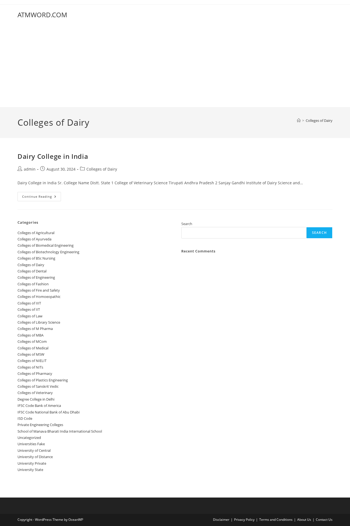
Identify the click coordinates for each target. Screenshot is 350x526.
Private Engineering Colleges (40, 424)
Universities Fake (31, 443)
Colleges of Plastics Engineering (43, 380)
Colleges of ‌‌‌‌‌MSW (31, 354)
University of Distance (35, 456)
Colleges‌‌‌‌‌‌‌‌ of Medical (33, 348)
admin (30, 169)
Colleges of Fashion (33, 283)
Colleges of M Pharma (35, 328)
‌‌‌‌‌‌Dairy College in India (53, 156)
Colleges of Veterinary (35, 392)
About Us (304, 519)
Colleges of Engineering (36, 277)
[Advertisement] (175, 66)
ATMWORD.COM (42, 14)
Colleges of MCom (32, 341)
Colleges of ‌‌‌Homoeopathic (39, 296)
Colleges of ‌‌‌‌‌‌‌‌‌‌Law (30, 316)
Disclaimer (221, 519)
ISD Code (25, 418)
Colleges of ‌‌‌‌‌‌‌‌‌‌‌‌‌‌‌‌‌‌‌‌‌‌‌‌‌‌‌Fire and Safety (39, 290)
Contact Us (324, 519)
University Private (32, 463)
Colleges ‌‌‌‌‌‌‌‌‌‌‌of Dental (32, 271)
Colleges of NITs (30, 367)
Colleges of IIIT (29, 303)
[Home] (299, 120)
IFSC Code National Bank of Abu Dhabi (49, 412)
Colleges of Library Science (39, 322)
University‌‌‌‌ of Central (34, 450)
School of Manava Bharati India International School (60, 431)
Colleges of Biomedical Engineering (46, 245)
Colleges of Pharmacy (35, 373)
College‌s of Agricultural (36, 232)
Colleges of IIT (29, 309)
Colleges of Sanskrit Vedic (38, 386)
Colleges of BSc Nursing (36, 258)
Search (186, 223)
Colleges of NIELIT (32, 360)
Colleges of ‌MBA (30, 335)
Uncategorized (29, 437)
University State (30, 469)
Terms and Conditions (276, 519)
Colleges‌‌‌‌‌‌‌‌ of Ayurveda (34, 239)
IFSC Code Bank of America (39, 405)
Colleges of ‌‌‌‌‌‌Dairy (319, 120)
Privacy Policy (244, 519)
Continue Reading (41, 197)
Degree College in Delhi (36, 399)
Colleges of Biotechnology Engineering (48, 251)
